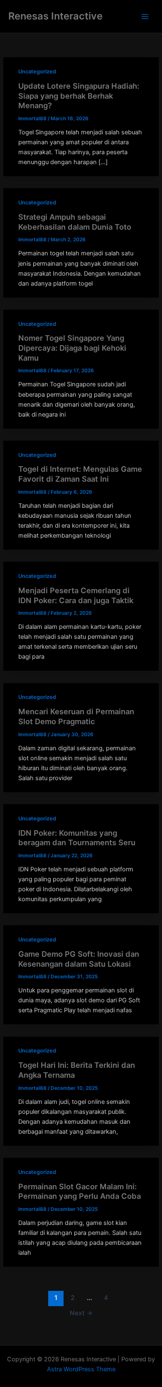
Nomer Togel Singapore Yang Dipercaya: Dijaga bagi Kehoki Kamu (72, 347)
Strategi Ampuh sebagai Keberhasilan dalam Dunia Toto (74, 221)
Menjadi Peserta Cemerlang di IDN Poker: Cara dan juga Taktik (75, 595)
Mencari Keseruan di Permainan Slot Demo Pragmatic (76, 716)
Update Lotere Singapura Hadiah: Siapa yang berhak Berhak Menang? (78, 95)
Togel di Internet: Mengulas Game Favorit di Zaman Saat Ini (80, 473)
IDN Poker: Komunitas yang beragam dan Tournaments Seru (76, 837)
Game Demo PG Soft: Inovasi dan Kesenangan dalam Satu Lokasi (78, 958)
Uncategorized (37, 71)
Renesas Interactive (55, 16)
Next (81, 1313)
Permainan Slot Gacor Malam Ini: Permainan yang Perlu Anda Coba (79, 1191)
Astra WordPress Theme (81, 1369)
